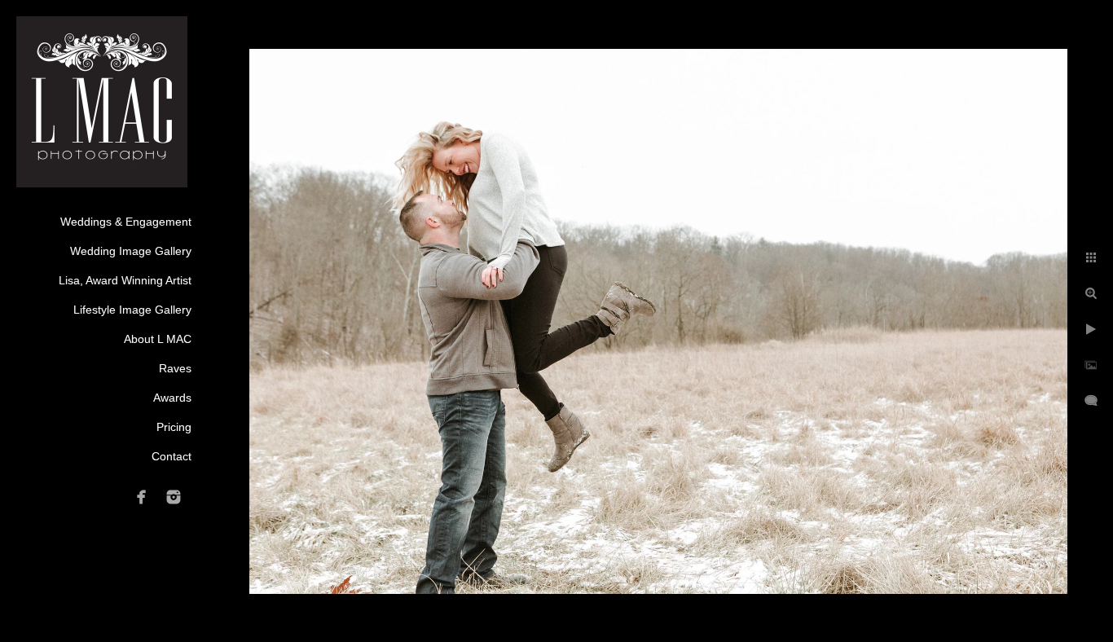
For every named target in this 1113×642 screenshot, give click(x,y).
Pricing (173, 426)
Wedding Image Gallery (130, 250)
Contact (171, 456)
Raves (175, 368)
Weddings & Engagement (125, 221)
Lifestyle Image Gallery (132, 309)
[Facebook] (142, 497)
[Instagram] (173, 497)
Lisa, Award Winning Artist (125, 280)
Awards (172, 397)
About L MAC (157, 338)
